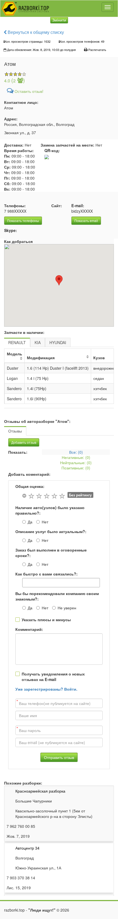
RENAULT (17, 342)
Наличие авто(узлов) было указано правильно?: (50, 510)
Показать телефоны (23, 220)
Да (30, 522)
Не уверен (67, 607)
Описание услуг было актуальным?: (50, 531)
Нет (45, 522)
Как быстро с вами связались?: (46, 574)
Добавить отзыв (23, 442)
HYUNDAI (57, 342)
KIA (38, 342)
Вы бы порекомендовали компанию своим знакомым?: (57, 596)
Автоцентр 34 (27, 848)
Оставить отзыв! (28, 91)
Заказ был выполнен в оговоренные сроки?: (51, 552)
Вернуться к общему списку (35, 32)
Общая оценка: (29, 486)
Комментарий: (29, 629)
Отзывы (15, 431)
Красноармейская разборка (40, 791)
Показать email (86, 220)
